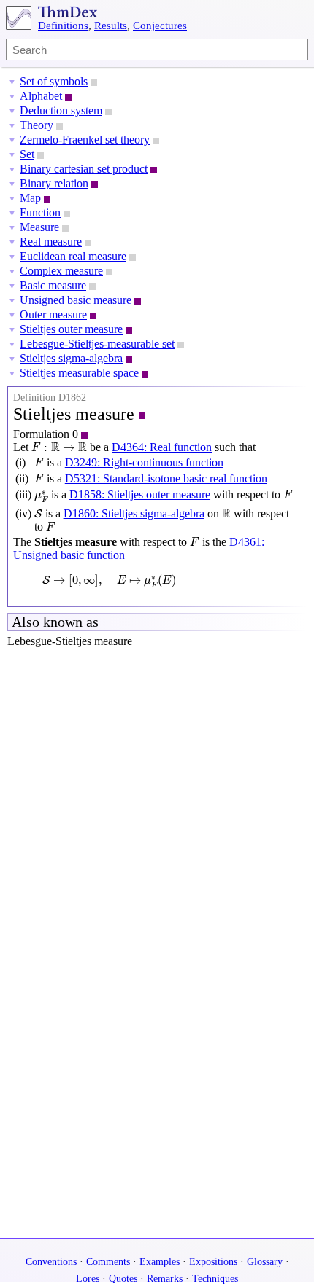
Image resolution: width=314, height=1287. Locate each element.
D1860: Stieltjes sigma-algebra (134, 513)
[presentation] (59, 447)
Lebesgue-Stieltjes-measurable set (97, 343)
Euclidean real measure (73, 256)
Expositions (213, 1261)
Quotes (123, 1278)
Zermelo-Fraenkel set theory (85, 139)
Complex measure (61, 271)
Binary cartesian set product (84, 169)
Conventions (51, 1261)
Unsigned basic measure (75, 300)
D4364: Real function (162, 447)
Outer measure (53, 314)
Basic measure (53, 285)
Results (110, 25)
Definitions (63, 25)
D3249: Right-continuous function (144, 462)
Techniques (215, 1278)
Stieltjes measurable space (79, 373)
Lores (87, 1278)
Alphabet (41, 96)
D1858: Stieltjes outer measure (139, 494)
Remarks (165, 1278)
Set (27, 154)
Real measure (51, 241)
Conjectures (160, 25)
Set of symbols (54, 81)
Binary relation (54, 183)
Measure (39, 227)
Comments (108, 1261)
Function (40, 212)
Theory (36, 125)
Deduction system (61, 110)
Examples (159, 1261)
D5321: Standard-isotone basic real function (166, 478)
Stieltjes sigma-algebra (71, 358)
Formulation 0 (45, 434)
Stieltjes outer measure (71, 329)
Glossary (265, 1261)
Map (30, 198)
